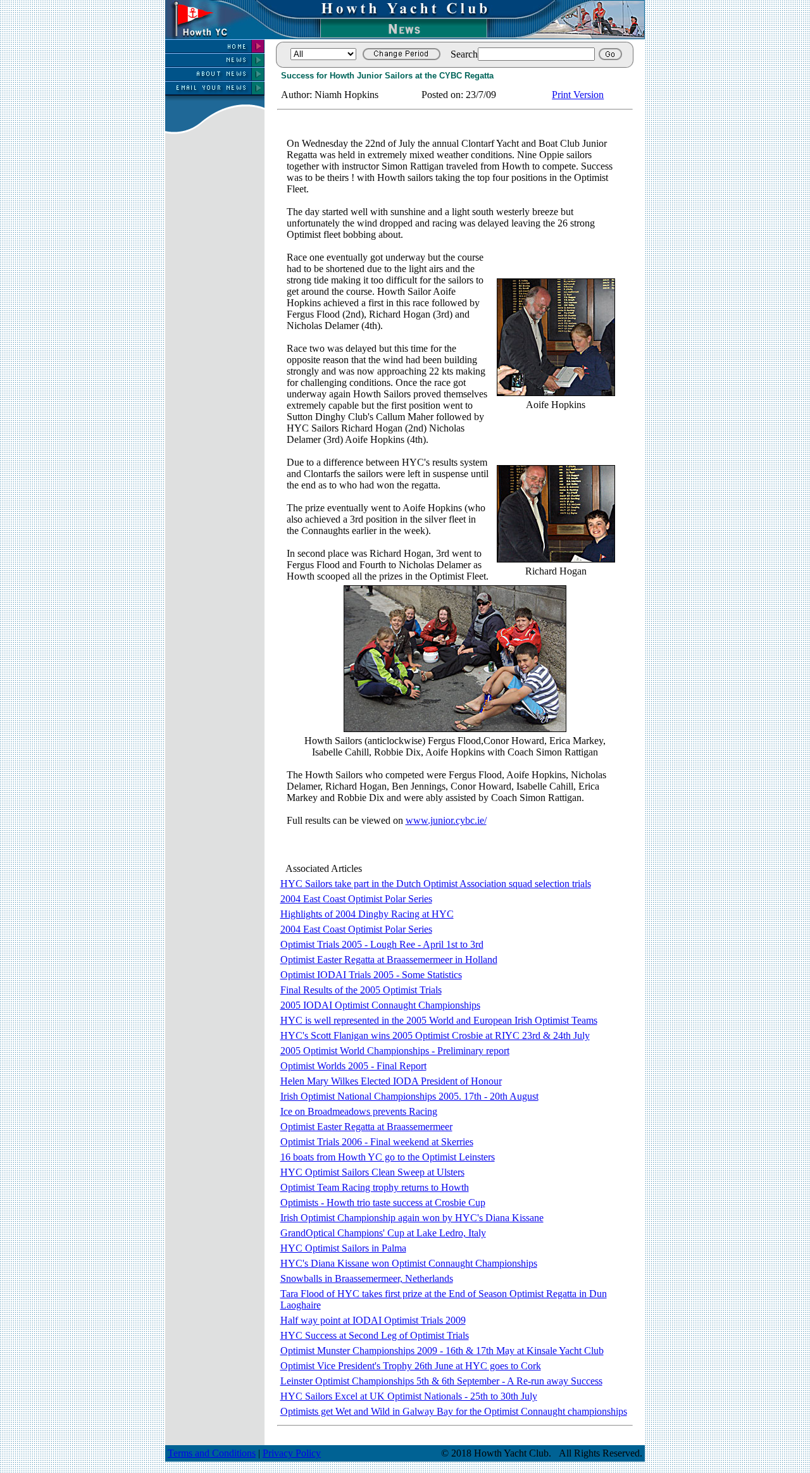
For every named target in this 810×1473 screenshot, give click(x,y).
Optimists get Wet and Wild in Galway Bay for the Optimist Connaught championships (453, 1411)
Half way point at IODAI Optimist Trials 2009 (373, 1320)
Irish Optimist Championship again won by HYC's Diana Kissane (412, 1217)
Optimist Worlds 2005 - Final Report (353, 1065)
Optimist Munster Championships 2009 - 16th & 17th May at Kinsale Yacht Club (442, 1350)
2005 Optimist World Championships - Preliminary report (394, 1050)
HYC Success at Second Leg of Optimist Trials (374, 1335)
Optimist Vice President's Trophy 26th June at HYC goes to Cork (410, 1365)
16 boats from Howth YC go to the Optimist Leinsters (387, 1157)
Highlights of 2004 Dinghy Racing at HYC (367, 914)
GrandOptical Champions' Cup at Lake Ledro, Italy (383, 1233)
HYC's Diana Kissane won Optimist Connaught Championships (408, 1263)
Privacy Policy (292, 1453)
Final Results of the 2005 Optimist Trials (361, 990)
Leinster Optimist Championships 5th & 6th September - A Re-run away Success (441, 1381)
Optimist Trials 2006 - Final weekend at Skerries (376, 1141)
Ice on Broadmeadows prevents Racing (358, 1111)
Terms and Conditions (212, 1453)
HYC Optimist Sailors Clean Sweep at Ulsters (372, 1172)
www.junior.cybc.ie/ (446, 820)
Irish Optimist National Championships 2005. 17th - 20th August (409, 1096)
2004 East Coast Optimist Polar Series (356, 898)
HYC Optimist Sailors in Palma (343, 1248)
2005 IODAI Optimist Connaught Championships (380, 1005)
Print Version (578, 94)
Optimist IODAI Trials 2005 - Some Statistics (371, 974)
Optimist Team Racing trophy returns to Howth (374, 1187)
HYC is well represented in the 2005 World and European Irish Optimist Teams (438, 1020)
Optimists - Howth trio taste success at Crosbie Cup (382, 1202)
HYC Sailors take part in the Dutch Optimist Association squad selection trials (435, 883)
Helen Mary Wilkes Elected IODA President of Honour (391, 1081)
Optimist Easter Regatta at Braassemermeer (366, 1126)
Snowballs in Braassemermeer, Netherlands (366, 1278)
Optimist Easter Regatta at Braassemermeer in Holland (388, 959)
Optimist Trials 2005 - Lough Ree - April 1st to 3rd (381, 944)
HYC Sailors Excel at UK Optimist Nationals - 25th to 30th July (408, 1396)
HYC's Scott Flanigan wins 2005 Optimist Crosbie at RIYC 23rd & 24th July (435, 1035)
